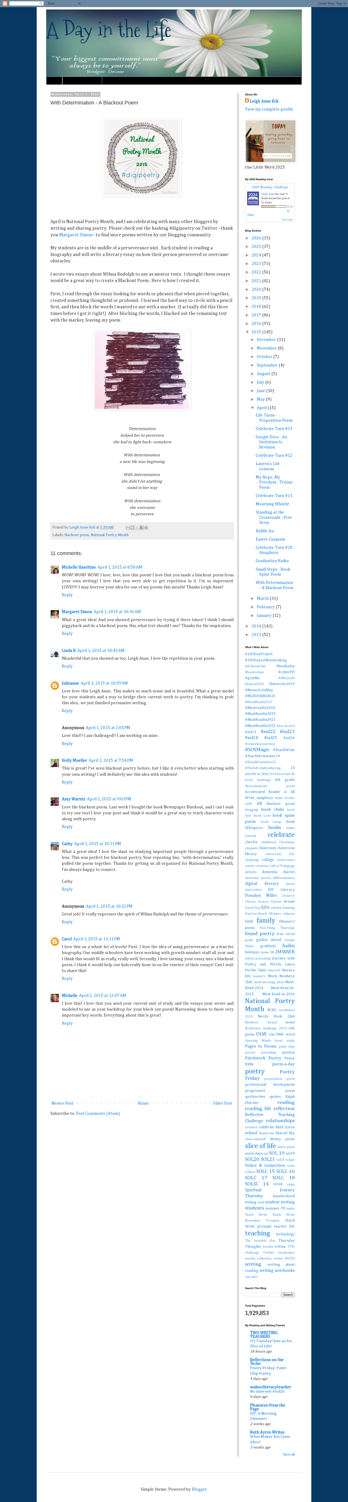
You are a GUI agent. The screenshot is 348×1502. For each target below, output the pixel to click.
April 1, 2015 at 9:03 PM (109, 799)
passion (288, 1052)
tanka (290, 1208)
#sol (280, 726)
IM (272, 952)
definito (251, 872)
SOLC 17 (256, 1177)
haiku (288, 945)
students (254, 1208)
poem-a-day (283, 1064)
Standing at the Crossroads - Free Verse (274, 517)
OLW (261, 1034)
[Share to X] (137, 527)
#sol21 (250, 732)
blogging (251, 810)
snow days (254, 1154)
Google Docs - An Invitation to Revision (271, 442)
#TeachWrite (284, 750)
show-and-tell (255, 1139)
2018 (257, 307)
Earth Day (252, 908)
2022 (257, 272)
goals (249, 940)
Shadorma (266, 1133)
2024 (257, 255)
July (261, 382)
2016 (257, 324)
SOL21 (268, 1159)
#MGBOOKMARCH (260, 696)
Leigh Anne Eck (264, 101)
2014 (257, 626)
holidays (252, 952)
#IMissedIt (286, 678)
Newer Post (62, 1103)
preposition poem (279, 1079)
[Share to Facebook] (141, 527)
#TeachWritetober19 (262, 756)
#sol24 (251, 738)
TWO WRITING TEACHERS (264, 1335)
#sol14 (289, 726)
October (265, 357)
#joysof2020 (254, 684)
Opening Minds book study (270, 1040)
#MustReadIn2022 (260, 726)
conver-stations (256, 866)
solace (290, 1159)
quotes (275, 1097)
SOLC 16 (285, 1171)
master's (259, 976)
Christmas (287, 842)
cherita (251, 842)
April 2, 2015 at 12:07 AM (102, 996)
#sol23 (287, 731)
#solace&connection (260, 744)
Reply (67, 595)
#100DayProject (258, 654)
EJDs (265, 908)
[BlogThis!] (132, 527)
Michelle (69, 996)
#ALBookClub (255, 666)
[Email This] (128, 527)
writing (253, 1264)
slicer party (286, 1147)
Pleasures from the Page (267, 1407)
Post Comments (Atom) (98, 1114)
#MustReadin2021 (260, 720)
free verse (286, 934)
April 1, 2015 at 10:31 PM (97, 844)
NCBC (272, 1010)
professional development (270, 1085)
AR (259, 804)
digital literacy (262, 884)
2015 (257, 332)
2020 (257, 289)
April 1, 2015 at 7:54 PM (111, 760)
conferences (286, 860)
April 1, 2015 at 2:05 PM (108, 728)
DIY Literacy (281, 890)
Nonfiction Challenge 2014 (266, 1028)
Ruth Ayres (285, 1127)
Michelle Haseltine (79, 567)
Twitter (268, 1252)
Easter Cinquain (270, 539)
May (261, 399)
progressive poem (270, 1091)
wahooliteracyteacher (270, 1387)
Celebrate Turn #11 (274, 496)
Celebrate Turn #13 (274, 429)
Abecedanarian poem (270, 786)
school (251, 1133)
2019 (257, 298)
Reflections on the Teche (267, 1362)
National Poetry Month (110, 535)
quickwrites (255, 1097)
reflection (284, 1108)
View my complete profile (269, 109)
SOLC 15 (265, 1171)
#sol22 (268, 731)
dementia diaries (278, 872)
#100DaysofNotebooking (266, 660)
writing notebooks (277, 1271)
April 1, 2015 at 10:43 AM (101, 651)
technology (285, 1234)
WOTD (290, 1258)
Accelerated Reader (263, 792)
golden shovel (268, 940)
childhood (268, 842)
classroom (267, 848)
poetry (255, 1071)
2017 (257, 315)
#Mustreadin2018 (260, 708)
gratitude (268, 946)
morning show (273, 982)
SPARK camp (284, 1184)
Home (54, 80)
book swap (271, 822)
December (267, 340)
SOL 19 (277, 1153)
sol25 (280, 1159)
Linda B (69, 651)
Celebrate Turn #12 (274, 455)
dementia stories (258, 878)
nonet (290, 1022)
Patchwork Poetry (263, 1058)
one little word (282, 1034)
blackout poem (77, 535)
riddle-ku (266, 1127)
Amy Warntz (73, 799)
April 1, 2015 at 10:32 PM (109, 906)
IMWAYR (285, 952)
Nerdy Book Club (276, 1016)
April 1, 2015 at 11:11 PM (96, 939)
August (264, 374)
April (262, 408)
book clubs (272, 809)
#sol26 (289, 738)
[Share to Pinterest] (146, 527)
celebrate (281, 835)
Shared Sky (285, 1133)
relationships (280, 1120)
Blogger (199, 1489)
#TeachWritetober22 (260, 762)
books (274, 827)
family (266, 920)
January (264, 616)
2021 (257, 281)
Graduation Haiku (272, 561)
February (266, 607)
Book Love (262, 815)
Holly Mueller (74, 760)
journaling (263, 958)
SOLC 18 (283, 1177)
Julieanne (70, 683)
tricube (268, 1246)
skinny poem (282, 1139)
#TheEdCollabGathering (263, 768)
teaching (257, 1233)
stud (261, 1202)
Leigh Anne (268, 194)
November (267, 348)
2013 (257, 635)
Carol (67, 939)
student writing (280, 1202)
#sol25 (270, 738)
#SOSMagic (257, 749)
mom (257, 982)
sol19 (290, 1154)
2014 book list (279, 774)
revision (251, 1127)
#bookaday (285, 666)
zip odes (251, 1276)
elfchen (276, 908)
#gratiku (252, 678)
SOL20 (252, 1159)
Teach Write (256, 1214)
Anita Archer (285, 798)
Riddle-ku (265, 531)
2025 (257, 247)
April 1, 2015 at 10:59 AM (104, 683)
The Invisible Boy (260, 1240)
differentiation (284, 878)
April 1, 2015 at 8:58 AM (119, 567)
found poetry (260, 933)
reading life (258, 1108)
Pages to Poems (261, 1046)
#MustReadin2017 (258, 702)
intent (249, 958)
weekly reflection (258, 1258)
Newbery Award (261, 1022)
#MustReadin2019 (260, 714)
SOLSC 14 (257, 1184)
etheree (289, 913)
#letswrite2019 (282, 684)
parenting (268, 1052)
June (261, 391)
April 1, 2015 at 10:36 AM (117, 612)
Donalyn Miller (261, 895)
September (268, 365)
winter (278, 1258)
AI (285, 792)
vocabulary (286, 1252)
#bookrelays (254, 672)
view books (287, 219)
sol (266, 1153)
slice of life (260, 1146)
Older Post (222, 1103)
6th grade (285, 780)
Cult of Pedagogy (282, 866)
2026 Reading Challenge (270, 186)
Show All (289, 1454)
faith (249, 921)
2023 (257, 264)
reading (286, 1102)
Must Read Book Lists (82, 80)
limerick (274, 970)
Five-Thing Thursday (277, 928)
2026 (257, 238)
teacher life (284, 1226)
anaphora (265, 798)
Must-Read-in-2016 (278, 994)
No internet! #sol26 (267, 1392)
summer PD (275, 1208)
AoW (248, 804)
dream (289, 902)
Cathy (67, 844)
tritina (280, 1247)
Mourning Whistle (272, 504)
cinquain (251, 848)
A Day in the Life (108, 29)
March (263, 598)
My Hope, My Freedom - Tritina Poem (274, 482)
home (265, 952)
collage (268, 860)
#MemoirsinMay (259, 690)
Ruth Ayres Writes (267, 1432)
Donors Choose (270, 901)
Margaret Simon (76, 235)
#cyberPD (286, 672)
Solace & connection (265, 1165)
